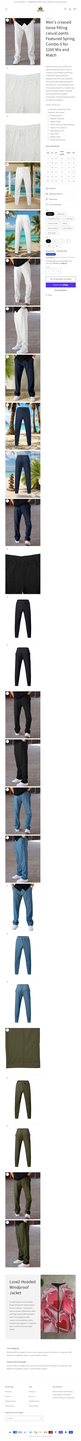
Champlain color (54, 219)
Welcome (8, 1392)
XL (68, 241)
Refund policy (10, 1406)
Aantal (48, 267)
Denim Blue (67, 228)
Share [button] (50, 295)
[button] (6, 9)
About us (8, 1396)
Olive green (52, 233)
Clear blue (69, 219)
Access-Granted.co (37, 1436)
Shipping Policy (10, 1401)
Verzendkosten (50, 257)
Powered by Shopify (47, 1436)
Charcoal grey (53, 228)
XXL (49, 246)
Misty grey (61, 214)
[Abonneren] (40, 1418)
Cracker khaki (53, 223)
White (50, 214)
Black (65, 223)
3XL (57, 246)
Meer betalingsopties (61, 290)
